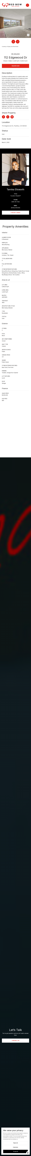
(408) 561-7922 (15, 201)
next (17, 41)
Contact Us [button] (15, 1040)
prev (13, 41)
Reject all (15, 1143)
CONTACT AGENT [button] (15, 212)
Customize (15, 1147)
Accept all (15, 1151)
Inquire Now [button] (15, 66)
